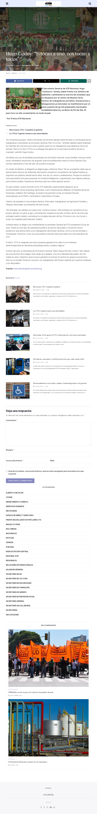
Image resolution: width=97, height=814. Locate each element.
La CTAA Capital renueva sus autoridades (28, 133)
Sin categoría (12, 615)
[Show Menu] (7, 3)
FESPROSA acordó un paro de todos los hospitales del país (30, 692)
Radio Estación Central (17, 551)
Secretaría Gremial (15, 601)
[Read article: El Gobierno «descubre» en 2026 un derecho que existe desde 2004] (18, 366)
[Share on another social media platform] (89, 81)
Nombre (10, 450)
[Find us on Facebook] (41, 807)
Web (52, 461)
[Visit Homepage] (48, 3)
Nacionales (26, 65)
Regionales (11, 560)
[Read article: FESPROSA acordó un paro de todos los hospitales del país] (48, 658)
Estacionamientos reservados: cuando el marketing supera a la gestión (60, 383)
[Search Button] (90, 3)
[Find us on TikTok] (54, 807)
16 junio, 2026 (38, 362)
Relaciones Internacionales (19, 565)
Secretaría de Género (16, 592)
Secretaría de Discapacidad (18, 583)
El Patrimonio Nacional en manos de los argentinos (27, 762)
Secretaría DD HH (14, 574)
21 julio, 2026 (38, 338)
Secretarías (11, 610)
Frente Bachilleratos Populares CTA (23, 520)
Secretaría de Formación (17, 588)
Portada (10, 547)
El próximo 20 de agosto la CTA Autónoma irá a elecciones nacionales (59, 335)
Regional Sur (12, 556)
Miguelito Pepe (13, 524)
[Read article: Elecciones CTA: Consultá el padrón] (18, 294)
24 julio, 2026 (38, 314)
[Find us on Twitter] (44, 807)
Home (8, 73)
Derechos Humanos (15, 506)
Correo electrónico (15, 460)
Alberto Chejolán (14, 493)
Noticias (35, 65)
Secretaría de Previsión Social (20, 597)
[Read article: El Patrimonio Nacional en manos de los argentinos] (48, 727)
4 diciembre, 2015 (12, 65)
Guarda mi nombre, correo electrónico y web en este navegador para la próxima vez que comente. (46, 472)
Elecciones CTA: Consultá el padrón (25, 130)
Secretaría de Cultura (16, 579)
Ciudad (9, 497)
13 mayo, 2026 (38, 386)
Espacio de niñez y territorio (19, 515)
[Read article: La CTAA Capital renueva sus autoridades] (18, 318)
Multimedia (11, 529)
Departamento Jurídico (17, 502)
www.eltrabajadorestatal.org (28, 269)
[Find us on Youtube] (51, 807)
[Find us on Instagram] (47, 807)
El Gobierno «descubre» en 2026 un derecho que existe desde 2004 (58, 359)
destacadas (11, 511)
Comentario (12, 420)
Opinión (9, 542)
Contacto (48, 788)
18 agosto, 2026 (39, 290)
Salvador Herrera (14, 570)
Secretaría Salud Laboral (18, 606)
